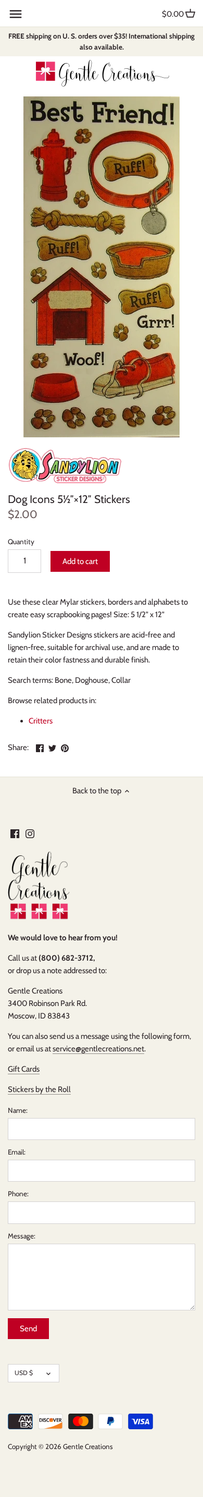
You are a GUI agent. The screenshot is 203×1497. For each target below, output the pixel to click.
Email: (17, 1152)
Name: (18, 1110)
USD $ (24, 1373)
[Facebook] (14, 833)
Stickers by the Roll (39, 1089)
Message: (21, 1236)
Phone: (18, 1193)
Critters (41, 721)
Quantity (21, 541)
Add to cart (80, 561)
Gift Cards (24, 1069)
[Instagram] (30, 833)
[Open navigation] (15, 14)
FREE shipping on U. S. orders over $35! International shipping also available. (101, 41)
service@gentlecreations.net (98, 1048)
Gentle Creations (88, 1446)
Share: (18, 747)
